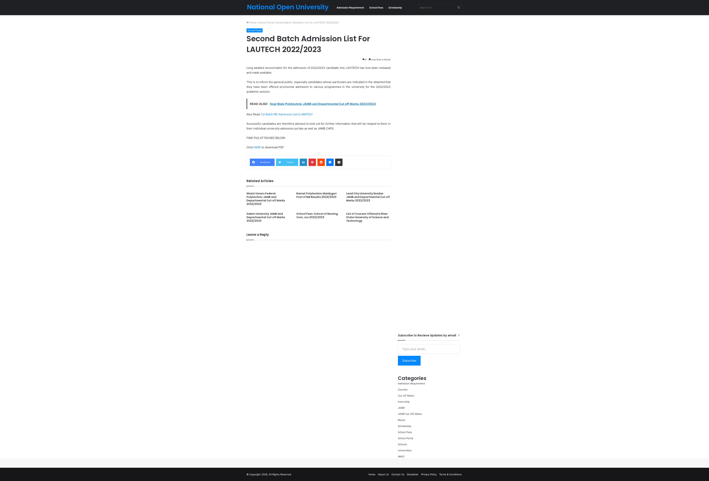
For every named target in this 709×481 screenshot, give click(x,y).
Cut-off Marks (406, 395)
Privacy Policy (429, 474)
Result (401, 419)
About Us (383, 474)
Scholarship (395, 7)
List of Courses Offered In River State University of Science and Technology (367, 217)
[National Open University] (287, 7)
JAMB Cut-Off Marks (410, 413)
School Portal (265, 22)
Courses (402, 389)
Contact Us (397, 474)
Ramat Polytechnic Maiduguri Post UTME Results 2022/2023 (316, 195)
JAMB (401, 407)
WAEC (401, 456)
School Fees (376, 7)
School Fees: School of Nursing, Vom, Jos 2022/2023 (317, 215)
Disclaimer (413, 474)
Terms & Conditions (450, 474)
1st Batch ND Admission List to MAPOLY (287, 114)
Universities (405, 450)
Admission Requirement (350, 7)
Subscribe (409, 360)
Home (252, 22)
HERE (257, 147)
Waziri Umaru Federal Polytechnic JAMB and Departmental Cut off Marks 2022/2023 (265, 199)
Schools (402, 444)
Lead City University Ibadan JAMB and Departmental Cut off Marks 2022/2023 (368, 197)
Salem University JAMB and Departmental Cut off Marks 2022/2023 (265, 217)
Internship (404, 401)
